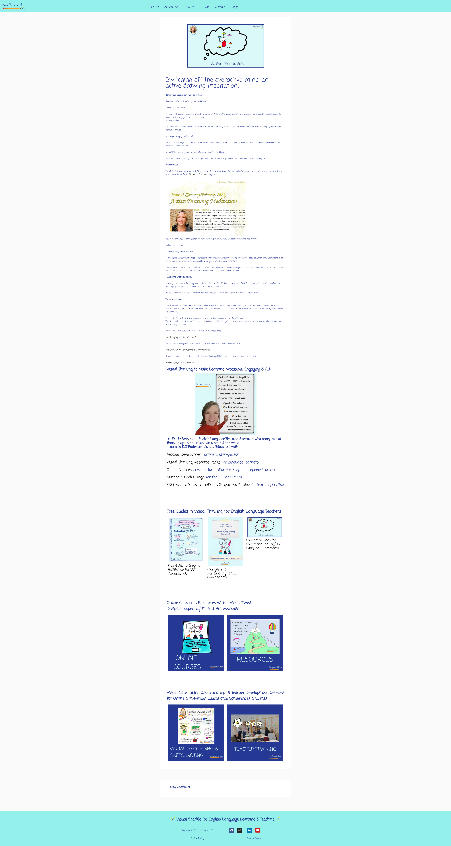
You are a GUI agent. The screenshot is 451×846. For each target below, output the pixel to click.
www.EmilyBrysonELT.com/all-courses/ (182, 362)
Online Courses (180, 470)
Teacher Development (185, 455)
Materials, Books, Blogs (186, 477)
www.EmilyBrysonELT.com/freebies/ (181, 337)
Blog (206, 7)
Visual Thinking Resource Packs (193, 462)
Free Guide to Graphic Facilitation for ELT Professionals (184, 569)
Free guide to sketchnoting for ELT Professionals (222, 573)
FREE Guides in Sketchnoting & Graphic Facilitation (209, 485)
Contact (220, 7)
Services (169, 7)
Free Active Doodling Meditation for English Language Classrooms (263, 544)
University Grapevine (198, 174)
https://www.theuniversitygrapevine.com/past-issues (188, 350)
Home (155, 7)
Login (234, 7)
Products (189, 7)
